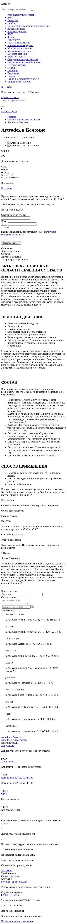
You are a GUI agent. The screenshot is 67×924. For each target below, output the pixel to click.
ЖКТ (10, 34)
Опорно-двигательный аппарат (24, 62)
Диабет (11, 23)
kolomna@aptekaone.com (14, 881)
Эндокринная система (19, 81)
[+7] (4, 224)
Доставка (14, 876)
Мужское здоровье (17, 53)
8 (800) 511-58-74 (10, 97)
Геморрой (12, 20)
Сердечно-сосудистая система (23, 79)
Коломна (34, 92)
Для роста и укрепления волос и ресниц (28, 26)
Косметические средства (20, 45)
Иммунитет (13, 40)
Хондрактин (7, 761)
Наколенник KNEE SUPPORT (17, 777)
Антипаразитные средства (21, 14)
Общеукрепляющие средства (22, 59)
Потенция (12, 70)
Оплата (5, 876)
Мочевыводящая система (20, 51)
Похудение (13, 73)
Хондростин (7, 745)
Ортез (4, 793)
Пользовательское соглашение (17, 921)
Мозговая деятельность (19, 48)
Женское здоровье (16, 31)
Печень (11, 67)
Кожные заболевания (18, 42)
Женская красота (16, 28)
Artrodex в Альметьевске (14, 740)
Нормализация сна (17, 56)
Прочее (11, 76)
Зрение (11, 37)
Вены (10, 17)
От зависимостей (16, 65)
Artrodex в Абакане (11, 737)
